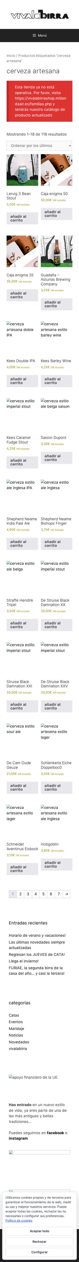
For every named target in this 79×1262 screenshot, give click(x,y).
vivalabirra (18, 1048)
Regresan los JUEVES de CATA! (37, 954)
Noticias (16, 1035)
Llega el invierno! (24, 961)
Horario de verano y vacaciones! (37, 935)
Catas (14, 1015)
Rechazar (39, 1241)
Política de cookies (18, 1220)
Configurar (39, 1252)
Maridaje (16, 1028)
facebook (55, 1133)
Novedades (19, 1042)
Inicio (11, 56)
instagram (18, 1138)
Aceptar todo (39, 1231)
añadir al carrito (18, 218)
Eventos (16, 1022)
